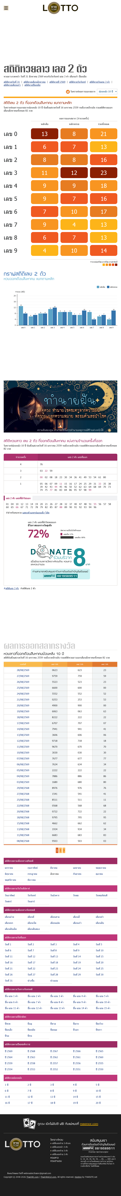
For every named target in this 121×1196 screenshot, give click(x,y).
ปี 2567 (54, 1051)
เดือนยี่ (31, 916)
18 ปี (52, 1102)
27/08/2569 (23, 675)
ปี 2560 (99, 1057)
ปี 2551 (77, 1069)
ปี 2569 (8, 1051)
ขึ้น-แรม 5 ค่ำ (102, 996)
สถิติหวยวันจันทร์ (77, 81)
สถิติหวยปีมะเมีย (32, 84)
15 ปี (98, 1096)
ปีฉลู (30, 1023)
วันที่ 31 (9, 980)
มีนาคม (53, 867)
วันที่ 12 (31, 956)
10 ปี (98, 1090)
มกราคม (9, 867)
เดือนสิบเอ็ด (11, 928)
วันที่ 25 (99, 968)
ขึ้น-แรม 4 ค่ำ (79, 996)
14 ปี (75, 1096)
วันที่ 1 (8, 944)
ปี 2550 (99, 1069)
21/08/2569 (23, 699)
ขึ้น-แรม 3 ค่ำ (56, 996)
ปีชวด (7, 1023)
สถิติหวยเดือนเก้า (12, 84)
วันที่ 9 (76, 950)
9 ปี (75, 1090)
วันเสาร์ (31, 901)
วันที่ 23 (54, 968)
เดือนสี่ (76, 916)
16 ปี (7, 1102)
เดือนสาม (55, 916)
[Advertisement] (60, 39)
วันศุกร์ (8, 901)
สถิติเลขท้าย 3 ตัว (60, 1150)
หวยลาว (54, 1157)
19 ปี (75, 1102)
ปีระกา (99, 1029)
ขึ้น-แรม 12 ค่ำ (35, 1008)
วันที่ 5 (99, 944)
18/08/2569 (23, 717)
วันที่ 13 (54, 956)
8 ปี (52, 1090)
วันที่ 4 (76, 944)
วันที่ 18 (54, 962)
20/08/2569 (23, 705)
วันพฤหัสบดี (101, 895)
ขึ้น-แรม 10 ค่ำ (103, 1002)
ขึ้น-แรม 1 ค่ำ (11, 996)
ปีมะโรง (99, 1023)
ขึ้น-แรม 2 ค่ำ (34, 996)
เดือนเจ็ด (32, 922)
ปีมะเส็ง (8, 1029)
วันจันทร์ (32, 895)
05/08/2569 (23, 770)
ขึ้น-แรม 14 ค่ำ (80, 1008)
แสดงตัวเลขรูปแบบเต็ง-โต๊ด (35, 512)
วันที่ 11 (9, 956)
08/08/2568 (23, 840)
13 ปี (52, 1096)
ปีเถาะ (76, 1023)
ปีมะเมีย (31, 1029)
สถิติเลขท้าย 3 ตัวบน (61, 1143)
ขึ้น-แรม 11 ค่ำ (12, 1008)
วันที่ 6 (8, 950)
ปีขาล (53, 1023)
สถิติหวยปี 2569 (57, 81)
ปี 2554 (8, 1069)
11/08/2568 (23, 835)
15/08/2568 (23, 823)
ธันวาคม (32, 879)
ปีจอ (7, 1035)
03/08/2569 (23, 782)
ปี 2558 (31, 1063)
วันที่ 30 (99, 974)
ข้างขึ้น (31, 980)
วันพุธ (76, 895)
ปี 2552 (54, 1069)
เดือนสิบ (100, 922)
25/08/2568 (23, 799)
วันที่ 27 (31, 974)
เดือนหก (9, 922)
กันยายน (77, 873)
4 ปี (75, 1084)
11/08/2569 (23, 746)
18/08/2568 (23, 817)
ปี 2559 (8, 1063)
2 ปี (29, 1084)
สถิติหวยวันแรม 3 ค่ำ (100, 81)
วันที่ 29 (77, 974)
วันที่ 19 (77, 962)
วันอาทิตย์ (10, 895)
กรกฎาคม (32, 873)
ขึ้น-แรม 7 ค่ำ (34, 1002)
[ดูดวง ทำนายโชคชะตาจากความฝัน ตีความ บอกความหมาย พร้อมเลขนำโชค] (60, 406)
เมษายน (77, 867)
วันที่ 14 (77, 956)
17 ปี (30, 1102)
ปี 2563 (31, 1057)
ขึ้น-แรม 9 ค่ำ (79, 1002)
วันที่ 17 (31, 962)
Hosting (78, 1177)
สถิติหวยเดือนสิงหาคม (35, 81)
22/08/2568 (23, 805)
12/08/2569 (23, 740)
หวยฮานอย (56, 1160)
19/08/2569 (23, 711)
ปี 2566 (77, 1051)
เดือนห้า (100, 916)
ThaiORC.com (32, 1177)
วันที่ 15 (99, 956)
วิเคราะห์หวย (56, 1139)
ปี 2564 (8, 1057)
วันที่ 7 (31, 950)
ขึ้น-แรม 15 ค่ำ (103, 1008)
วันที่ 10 (99, 950)
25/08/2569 (23, 687)
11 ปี (7, 1096)
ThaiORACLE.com (48, 1177)
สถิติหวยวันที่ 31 (12, 81)
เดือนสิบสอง (34, 928)
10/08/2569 (23, 752)
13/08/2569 (23, 734)
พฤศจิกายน (10, 879)
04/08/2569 (23, 776)
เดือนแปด (55, 922)
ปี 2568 (31, 1051)
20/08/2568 (23, 811)
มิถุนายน (9, 873)
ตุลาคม (99, 873)
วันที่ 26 (9, 974)
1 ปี (6, 1084)
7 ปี (29, 1090)
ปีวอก (76, 1029)
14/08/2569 (23, 729)
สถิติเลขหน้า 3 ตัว (60, 1146)
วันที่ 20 (99, 962)
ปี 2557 (54, 1063)
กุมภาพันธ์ (33, 867)
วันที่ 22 (31, 968)
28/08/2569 (23, 670)
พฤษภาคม (101, 867)
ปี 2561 (77, 1057)
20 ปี (98, 1102)
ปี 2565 (99, 1051)
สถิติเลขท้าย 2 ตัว (60, 1154)
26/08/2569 (23, 681)
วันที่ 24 (77, 968)
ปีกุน (30, 1035)
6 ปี (6, 1090)
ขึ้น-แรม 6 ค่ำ (11, 1002)
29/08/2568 (23, 787)
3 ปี (52, 1084)
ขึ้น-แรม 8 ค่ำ (56, 1002)
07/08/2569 (23, 758)
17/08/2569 (23, 723)
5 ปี (97, 1084)
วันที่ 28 (54, 974)
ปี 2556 (77, 1063)
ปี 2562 (54, 1057)
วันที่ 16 (9, 962)
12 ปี (30, 1096)
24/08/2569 (23, 693)
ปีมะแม (53, 1029)
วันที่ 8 (53, 950)
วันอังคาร (54, 895)
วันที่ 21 (9, 968)
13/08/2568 (23, 829)
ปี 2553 (31, 1069)
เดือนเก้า (77, 922)
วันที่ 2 (31, 944)
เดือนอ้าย (9, 916)
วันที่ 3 (53, 944)
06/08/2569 (23, 764)
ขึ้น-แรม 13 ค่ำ (57, 1008)
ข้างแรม (54, 980)
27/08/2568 (23, 793)
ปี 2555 (99, 1063)
